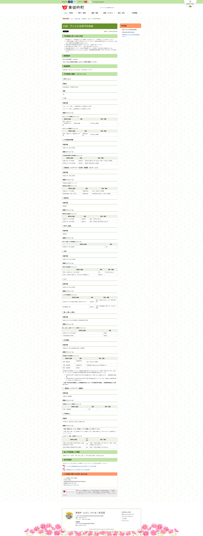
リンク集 (124, 518)
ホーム (72, 18)
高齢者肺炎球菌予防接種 (128, 32)
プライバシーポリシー (127, 516)
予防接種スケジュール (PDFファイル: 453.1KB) (78, 469)
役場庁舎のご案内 (126, 512)
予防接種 (84, 18)
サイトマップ (125, 520)
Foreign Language (99, 1)
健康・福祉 (77, 18)
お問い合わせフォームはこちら (71, 485)
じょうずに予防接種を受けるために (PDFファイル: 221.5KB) (81, 466)
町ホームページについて (128, 514)
